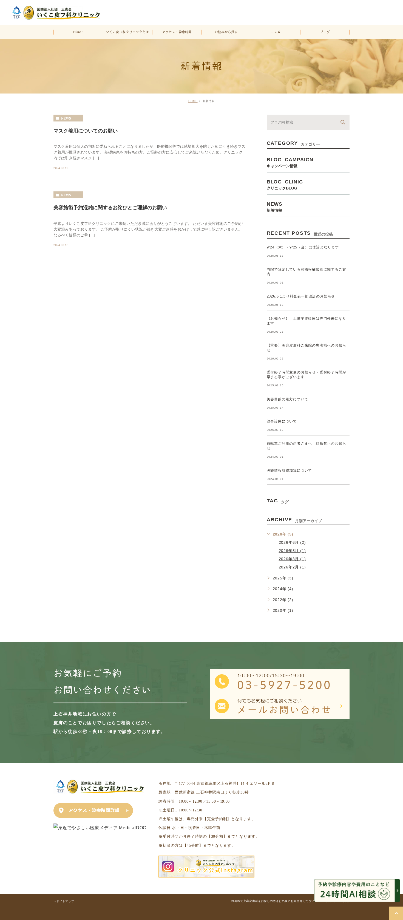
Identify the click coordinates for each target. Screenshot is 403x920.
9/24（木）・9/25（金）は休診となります (303, 247)
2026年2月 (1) (292, 567)
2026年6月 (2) (292, 542)
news (66, 118)
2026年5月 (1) (292, 550)
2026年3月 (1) (292, 559)
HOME (193, 101)
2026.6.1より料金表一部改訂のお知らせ (301, 296)
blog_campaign (290, 162)
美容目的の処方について (287, 399)
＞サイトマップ (63, 900)
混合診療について (282, 421)
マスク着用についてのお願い (85, 130)
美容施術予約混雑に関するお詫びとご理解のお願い (110, 207)
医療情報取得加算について (289, 470)
